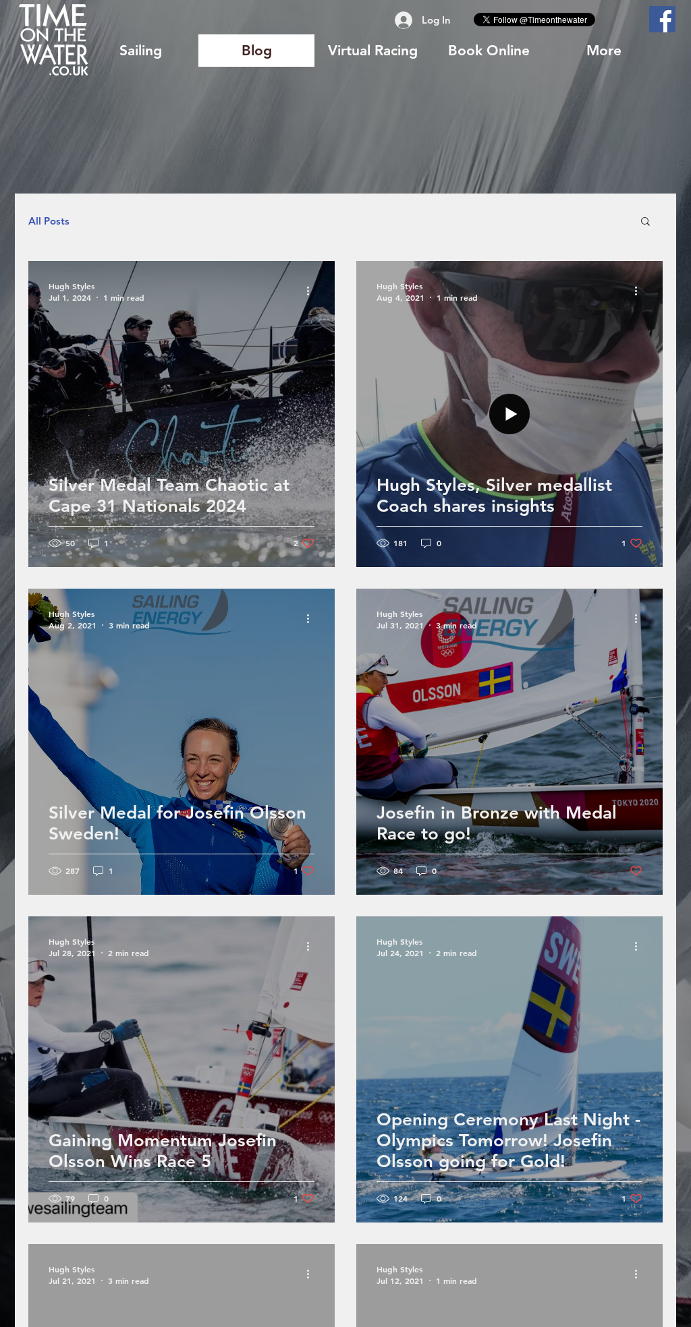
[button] (645, 222)
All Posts (49, 220)
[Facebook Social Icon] (662, 19)
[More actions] (312, 291)
